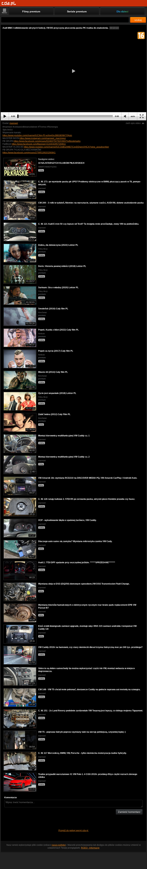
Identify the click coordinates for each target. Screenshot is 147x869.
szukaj (138, 19)
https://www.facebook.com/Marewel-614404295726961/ (39, 144)
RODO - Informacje (90, 848)
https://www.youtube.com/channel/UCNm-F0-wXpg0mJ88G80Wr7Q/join (37, 135)
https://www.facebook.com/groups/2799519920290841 (29, 152)
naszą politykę (59, 845)
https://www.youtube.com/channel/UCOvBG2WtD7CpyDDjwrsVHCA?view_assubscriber (66, 147)
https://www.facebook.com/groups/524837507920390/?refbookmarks (47, 141)
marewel (14, 123)
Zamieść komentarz (129, 811)
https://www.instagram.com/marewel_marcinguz (43, 138)
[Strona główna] (9, 3)
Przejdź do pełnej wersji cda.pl (73, 830)
